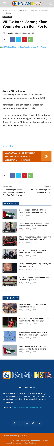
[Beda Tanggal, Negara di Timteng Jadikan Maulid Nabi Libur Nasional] (10, 214)
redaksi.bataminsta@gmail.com (28, 407)
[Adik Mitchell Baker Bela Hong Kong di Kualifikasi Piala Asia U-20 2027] (10, 322)
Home (5, 11)
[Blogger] (14, 423)
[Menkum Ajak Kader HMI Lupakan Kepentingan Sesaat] (10, 308)
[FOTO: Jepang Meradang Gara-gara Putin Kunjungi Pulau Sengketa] (10, 254)
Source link (8, 146)
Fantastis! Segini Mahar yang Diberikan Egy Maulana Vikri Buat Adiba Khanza (14, 192)
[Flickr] (26, 423)
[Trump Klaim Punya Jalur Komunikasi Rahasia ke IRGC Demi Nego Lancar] (10, 227)
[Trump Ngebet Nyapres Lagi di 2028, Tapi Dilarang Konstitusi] (10, 268)
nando (10, 33)
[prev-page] (4, 290)
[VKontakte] (39, 423)
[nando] (4, 33)
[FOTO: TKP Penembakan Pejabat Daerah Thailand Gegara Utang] (10, 281)
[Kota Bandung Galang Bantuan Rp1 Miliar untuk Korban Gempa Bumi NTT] (10, 336)
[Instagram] (33, 423)
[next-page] (8, 290)
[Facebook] (12, 39)
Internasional (13, 11)
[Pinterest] (24, 39)
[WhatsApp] (30, 39)
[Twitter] (18, 39)
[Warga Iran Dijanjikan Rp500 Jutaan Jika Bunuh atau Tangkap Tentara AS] (10, 241)
